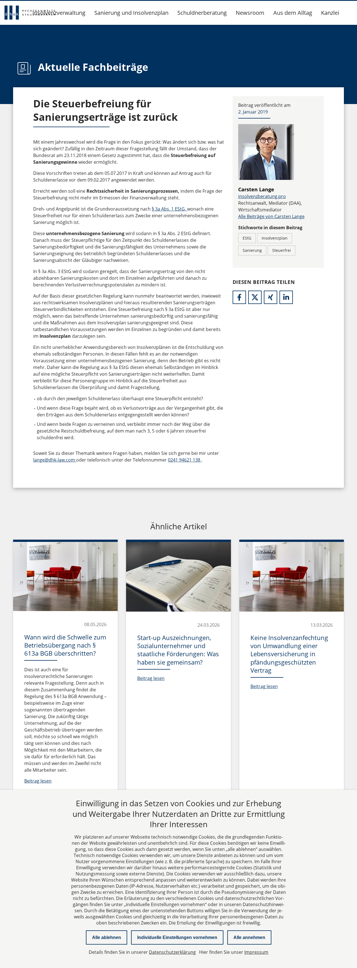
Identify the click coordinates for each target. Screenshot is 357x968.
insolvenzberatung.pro (262, 196)
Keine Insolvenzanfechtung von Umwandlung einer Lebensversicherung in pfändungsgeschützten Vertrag (289, 653)
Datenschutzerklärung (172, 952)
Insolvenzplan (275, 238)
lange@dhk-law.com (54, 460)
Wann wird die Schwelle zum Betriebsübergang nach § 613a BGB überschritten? (65, 645)
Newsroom (250, 12)
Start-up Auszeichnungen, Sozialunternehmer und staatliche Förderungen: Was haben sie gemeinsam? (178, 649)
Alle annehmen (249, 937)
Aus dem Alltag (292, 12)
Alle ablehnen (106, 937)
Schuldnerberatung (202, 12)
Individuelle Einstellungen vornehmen (177, 937)
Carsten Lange (256, 189)
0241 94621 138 (184, 460)
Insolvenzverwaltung (58, 12)
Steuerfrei (281, 250)
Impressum (256, 952)
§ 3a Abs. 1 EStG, (169, 209)
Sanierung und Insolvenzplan (131, 12)
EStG (247, 238)
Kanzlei (330, 12)
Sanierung (252, 250)
